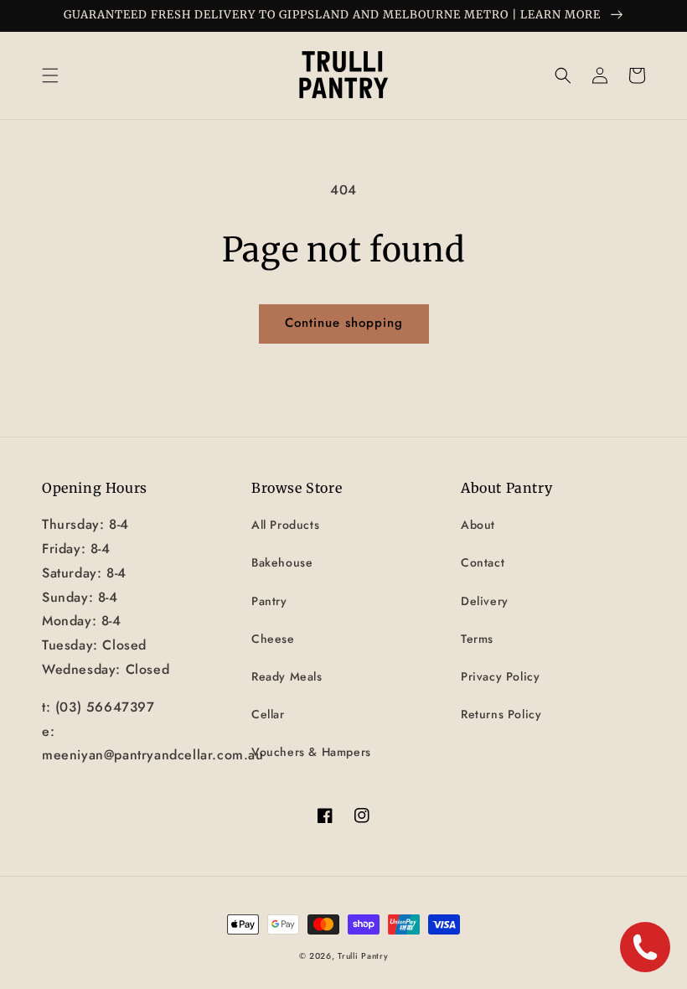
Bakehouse (282, 562)
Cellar (268, 714)
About (478, 524)
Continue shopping (344, 322)
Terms (477, 638)
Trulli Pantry (363, 956)
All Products (285, 524)
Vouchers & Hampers (311, 751)
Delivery (485, 601)
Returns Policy (501, 714)
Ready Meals (287, 676)
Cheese (273, 638)
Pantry (269, 601)
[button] (50, 75)
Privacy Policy (500, 676)
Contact (482, 562)
